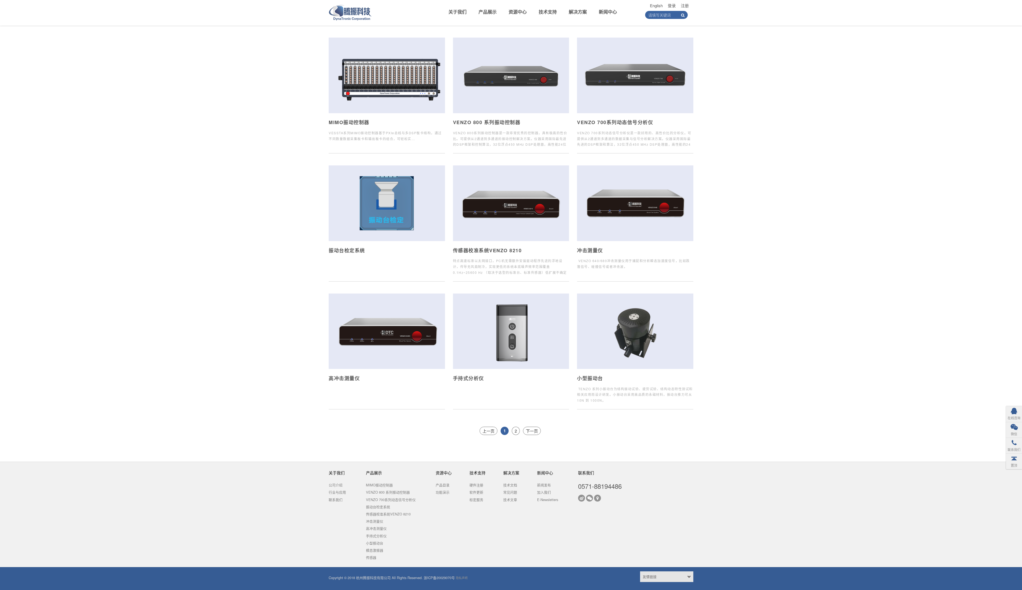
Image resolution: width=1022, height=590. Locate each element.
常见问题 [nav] (510, 492)
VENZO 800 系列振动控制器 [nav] (388, 492)
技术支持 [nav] (548, 12)
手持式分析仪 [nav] (376, 535)
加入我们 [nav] (544, 492)
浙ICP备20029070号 (439, 577)
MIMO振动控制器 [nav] (379, 484)
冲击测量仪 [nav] (374, 521)
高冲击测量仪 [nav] (376, 528)
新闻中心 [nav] (608, 12)
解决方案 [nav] (578, 12)
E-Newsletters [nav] (547, 499)
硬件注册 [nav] (476, 484)
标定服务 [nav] (476, 499)
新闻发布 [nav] (544, 484)
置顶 (1014, 465)
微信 (1014, 434)
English (656, 5)
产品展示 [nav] (488, 12)
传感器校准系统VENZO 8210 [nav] (388, 513)
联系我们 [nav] (336, 499)
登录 (672, 5)
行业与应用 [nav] (337, 492)
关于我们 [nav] (457, 12)
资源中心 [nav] (518, 12)
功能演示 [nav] (443, 492)
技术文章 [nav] (510, 499)
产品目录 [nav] (443, 484)
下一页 (532, 431)
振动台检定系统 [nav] (378, 506)
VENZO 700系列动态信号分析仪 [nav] (391, 499)
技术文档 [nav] (510, 484)
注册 (685, 5)
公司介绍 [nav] (336, 484)
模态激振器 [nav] (374, 550)
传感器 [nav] (371, 557)
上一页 (488, 431)
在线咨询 (1014, 418)
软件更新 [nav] (476, 492)
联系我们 (1014, 449)
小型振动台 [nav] (374, 543)
